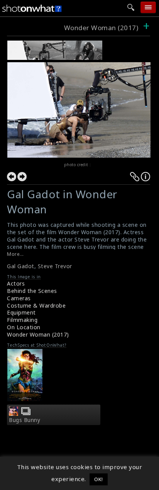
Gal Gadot (20, 266)
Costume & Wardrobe (36, 305)
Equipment (21, 312)
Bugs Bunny (24, 420)
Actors (16, 283)
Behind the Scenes (32, 290)
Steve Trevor (55, 266)
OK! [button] (98, 479)
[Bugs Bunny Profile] (13, 413)
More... (15, 254)
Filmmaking (22, 319)
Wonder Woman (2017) (101, 27)
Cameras (19, 298)
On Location (24, 327)
